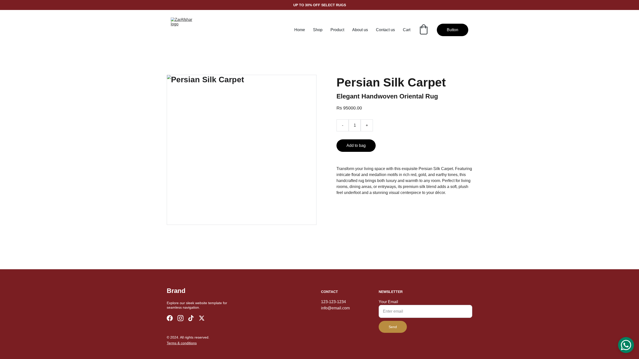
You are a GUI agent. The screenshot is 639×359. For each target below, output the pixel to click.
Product (337, 30)
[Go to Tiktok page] (191, 318)
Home (299, 30)
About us (360, 30)
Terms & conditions (182, 343)
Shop (317, 30)
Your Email (388, 302)
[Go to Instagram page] (180, 318)
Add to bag (356, 145)
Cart (406, 30)
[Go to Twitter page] (202, 318)
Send (393, 327)
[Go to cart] (423, 30)
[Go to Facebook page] (170, 318)
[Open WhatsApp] (626, 345)
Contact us (385, 30)
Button (452, 30)
